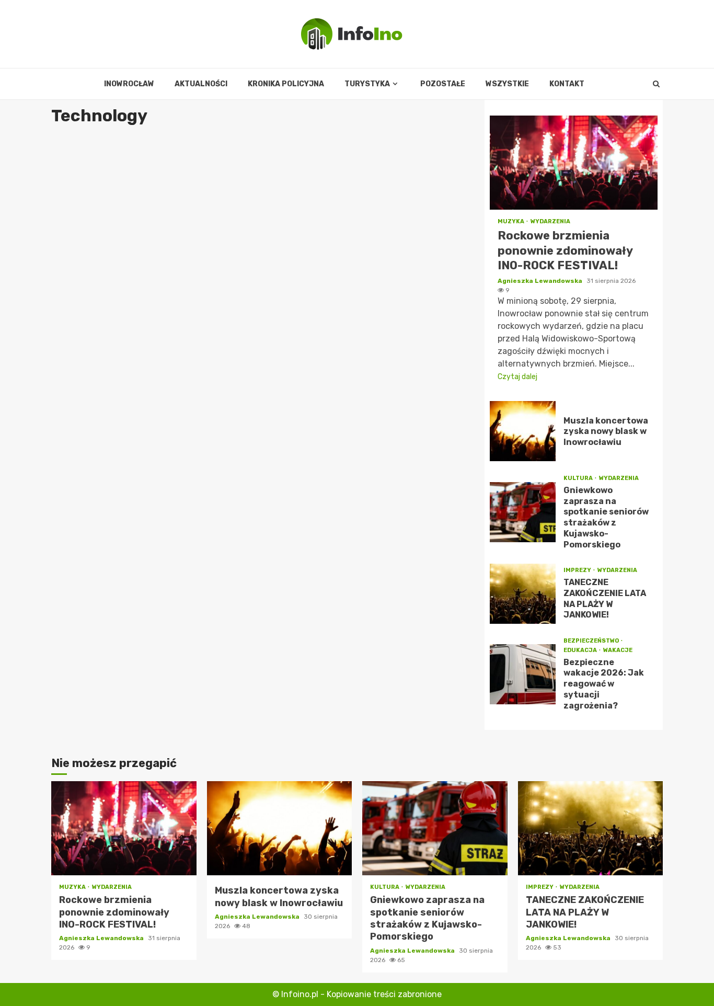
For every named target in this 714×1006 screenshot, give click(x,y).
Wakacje (617, 650)
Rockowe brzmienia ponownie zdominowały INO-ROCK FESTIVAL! (574, 163)
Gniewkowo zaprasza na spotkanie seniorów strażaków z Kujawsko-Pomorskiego (523, 512)
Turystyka (367, 83)
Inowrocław (129, 83)
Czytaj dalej (517, 376)
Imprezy (577, 570)
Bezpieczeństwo (591, 641)
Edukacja (580, 650)
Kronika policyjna (286, 83)
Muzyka (511, 221)
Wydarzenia (550, 221)
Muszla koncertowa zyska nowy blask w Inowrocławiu (523, 431)
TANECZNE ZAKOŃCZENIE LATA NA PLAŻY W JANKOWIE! (523, 594)
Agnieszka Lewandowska (541, 280)
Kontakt (566, 83)
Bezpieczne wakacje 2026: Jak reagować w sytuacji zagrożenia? (523, 674)
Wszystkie (507, 83)
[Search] (656, 84)
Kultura (578, 478)
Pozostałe (442, 83)
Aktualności (201, 83)
